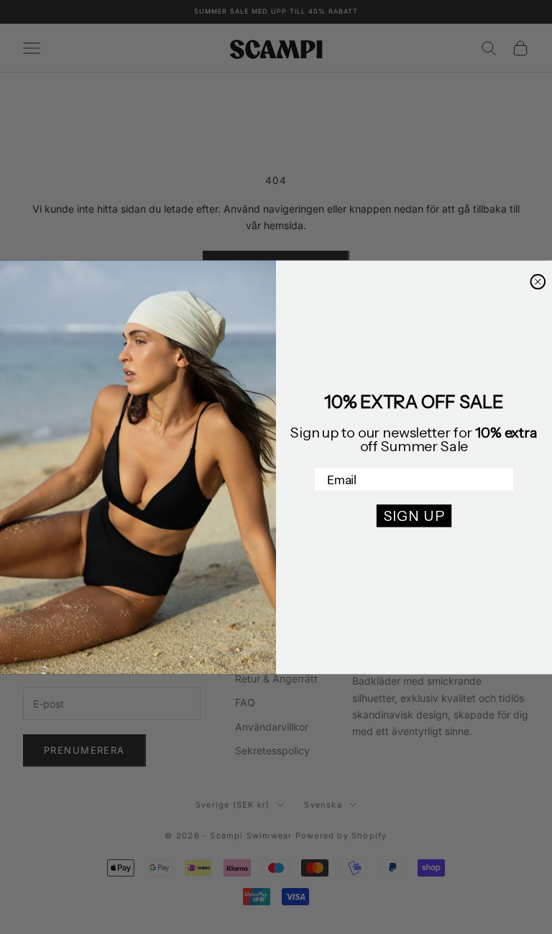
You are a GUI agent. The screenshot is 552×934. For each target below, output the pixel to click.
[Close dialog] (537, 281)
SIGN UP (414, 515)
